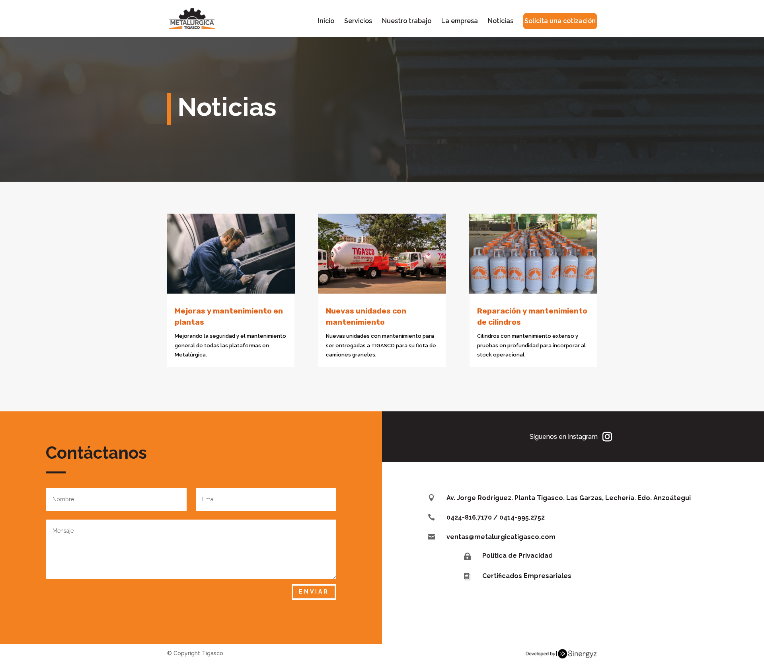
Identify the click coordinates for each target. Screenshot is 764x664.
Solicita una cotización (560, 21)
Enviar (314, 591)
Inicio (326, 21)
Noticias (500, 21)
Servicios (358, 21)
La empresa (459, 21)
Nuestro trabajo (406, 21)
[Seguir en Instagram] (607, 436)
